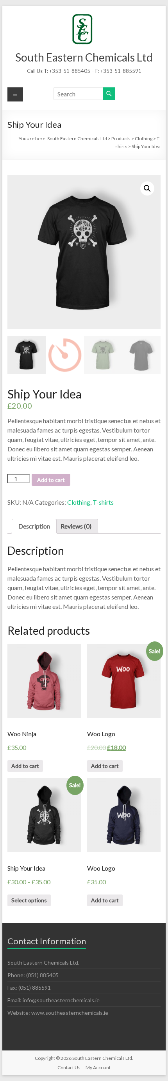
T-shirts (103, 502)
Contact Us (68, 1067)
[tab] (34, 526)
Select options (29, 900)
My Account (98, 1067)
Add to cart (51, 479)
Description (34, 526)
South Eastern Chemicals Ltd (84, 57)
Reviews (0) (76, 526)
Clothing (78, 502)
